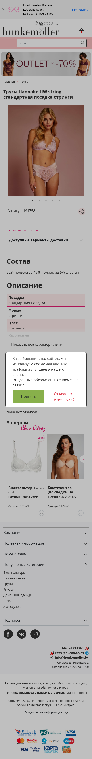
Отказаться (64, 396)
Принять (28, 396)
